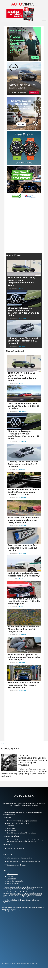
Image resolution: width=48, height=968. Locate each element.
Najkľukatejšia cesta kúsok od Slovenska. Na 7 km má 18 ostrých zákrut (23, 629)
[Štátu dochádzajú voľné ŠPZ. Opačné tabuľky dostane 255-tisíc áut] (24, 544)
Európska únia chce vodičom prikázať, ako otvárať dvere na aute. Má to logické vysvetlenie (32, 761)
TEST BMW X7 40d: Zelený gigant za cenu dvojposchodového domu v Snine (22, 281)
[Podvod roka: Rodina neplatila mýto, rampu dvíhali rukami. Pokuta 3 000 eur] (24, 681)
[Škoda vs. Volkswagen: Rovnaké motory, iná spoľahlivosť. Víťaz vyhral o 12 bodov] (24, 306)
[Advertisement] (24, 224)
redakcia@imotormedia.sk (28, 833)
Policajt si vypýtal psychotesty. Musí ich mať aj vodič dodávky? (24, 574)
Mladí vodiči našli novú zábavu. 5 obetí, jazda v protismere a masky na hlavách (24, 520)
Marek (21, 288)
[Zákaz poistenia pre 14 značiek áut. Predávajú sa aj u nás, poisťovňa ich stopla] (24, 488)
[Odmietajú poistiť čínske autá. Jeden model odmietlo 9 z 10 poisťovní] (24, 337)
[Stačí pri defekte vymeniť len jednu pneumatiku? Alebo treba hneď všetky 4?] (24, 653)
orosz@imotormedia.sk (22, 823)
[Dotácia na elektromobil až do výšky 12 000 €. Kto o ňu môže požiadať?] (24, 402)
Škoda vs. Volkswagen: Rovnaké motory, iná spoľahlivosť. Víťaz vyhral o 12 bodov (23, 311)
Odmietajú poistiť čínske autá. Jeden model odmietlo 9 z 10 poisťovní (23, 340)
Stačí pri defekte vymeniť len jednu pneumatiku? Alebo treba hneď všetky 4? (24, 657)
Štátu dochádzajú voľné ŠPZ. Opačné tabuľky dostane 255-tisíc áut (23, 547)
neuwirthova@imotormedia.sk (30, 861)
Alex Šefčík (22, 318)
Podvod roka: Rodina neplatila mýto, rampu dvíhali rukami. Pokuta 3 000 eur (23, 685)
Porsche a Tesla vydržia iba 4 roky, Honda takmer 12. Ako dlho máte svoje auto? (24, 601)
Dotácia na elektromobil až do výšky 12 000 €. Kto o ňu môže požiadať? (23, 405)
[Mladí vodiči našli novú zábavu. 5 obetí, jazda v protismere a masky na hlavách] (24, 516)
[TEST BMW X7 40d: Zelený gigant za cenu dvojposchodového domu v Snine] (24, 276)
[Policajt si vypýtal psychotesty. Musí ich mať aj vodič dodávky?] (24, 572)
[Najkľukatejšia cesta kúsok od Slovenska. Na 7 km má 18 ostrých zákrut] (24, 625)
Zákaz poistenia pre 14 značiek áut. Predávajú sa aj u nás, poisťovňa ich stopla (23, 492)
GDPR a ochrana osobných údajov (14, 865)
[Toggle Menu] (44, 20)
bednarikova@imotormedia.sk (27, 821)
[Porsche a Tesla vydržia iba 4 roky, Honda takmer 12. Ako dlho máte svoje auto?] (24, 597)
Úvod (2, 744)
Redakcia (22, 346)
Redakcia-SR (23, 411)
